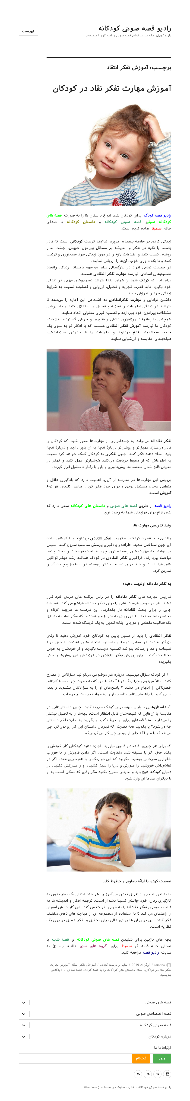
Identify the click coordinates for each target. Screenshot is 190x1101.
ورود (162, 1058)
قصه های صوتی (158, 1002)
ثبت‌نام (141, 1058)
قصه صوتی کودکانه (155, 1025)
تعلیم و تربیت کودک (113, 965)
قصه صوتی (74, 970)
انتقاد (139, 970)
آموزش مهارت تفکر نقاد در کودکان (112, 88)
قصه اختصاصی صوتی (153, 1014)
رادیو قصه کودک (95, 970)
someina (159, 965)
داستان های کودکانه (121, 970)
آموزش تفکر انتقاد (83, 965)
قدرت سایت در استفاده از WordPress (109, 1087)
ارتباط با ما (162, 1048)
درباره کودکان (160, 1036)
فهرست (28, 31)
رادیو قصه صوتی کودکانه (134, 28)
